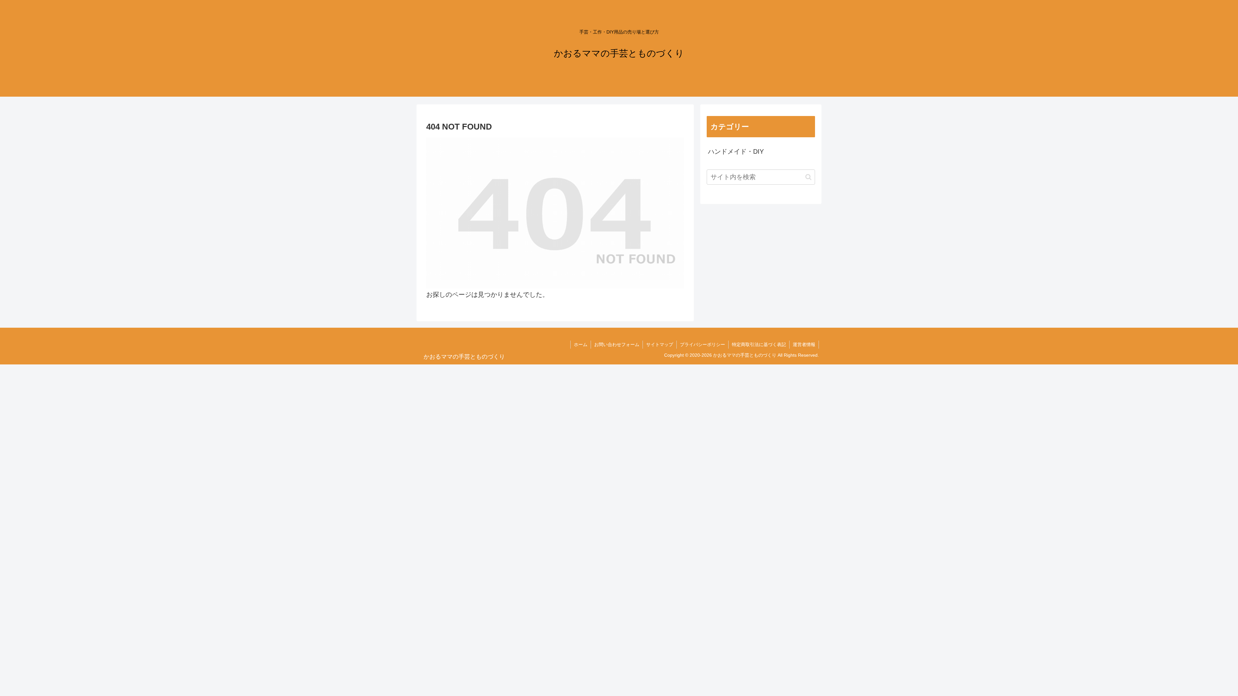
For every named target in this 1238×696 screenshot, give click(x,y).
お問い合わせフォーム (616, 344)
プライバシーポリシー (702, 344)
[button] (808, 177)
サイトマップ (659, 344)
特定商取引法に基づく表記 (759, 344)
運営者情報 (804, 344)
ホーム (580, 344)
